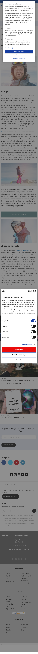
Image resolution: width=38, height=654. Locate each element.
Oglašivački (10, 39)
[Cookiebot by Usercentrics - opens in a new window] (28, 291)
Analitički (9, 28)
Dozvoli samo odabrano (19, 55)
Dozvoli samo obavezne (19, 58)
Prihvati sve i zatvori (19, 51)
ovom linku (9, 19)
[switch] (33, 326)
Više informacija (9, 48)
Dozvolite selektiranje (19, 354)
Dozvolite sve (19, 349)
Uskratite (19, 360)
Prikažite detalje (27, 344)
